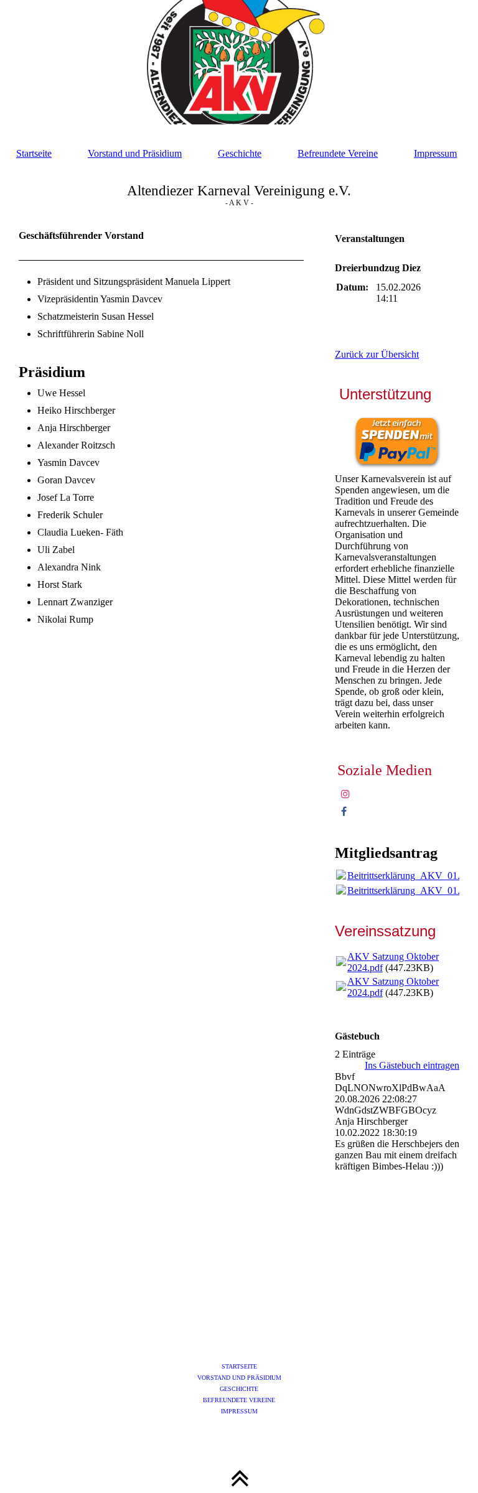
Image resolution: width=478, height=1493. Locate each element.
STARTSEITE (239, 1366)
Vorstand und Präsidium (135, 153)
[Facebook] (344, 811)
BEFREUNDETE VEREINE (239, 1400)
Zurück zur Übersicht (377, 354)
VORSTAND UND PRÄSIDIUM (239, 1377)
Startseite (34, 153)
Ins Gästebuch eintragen (412, 1065)
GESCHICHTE (239, 1388)
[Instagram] (345, 794)
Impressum (435, 153)
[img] (239, 62)
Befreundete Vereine (338, 153)
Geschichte (239, 153)
